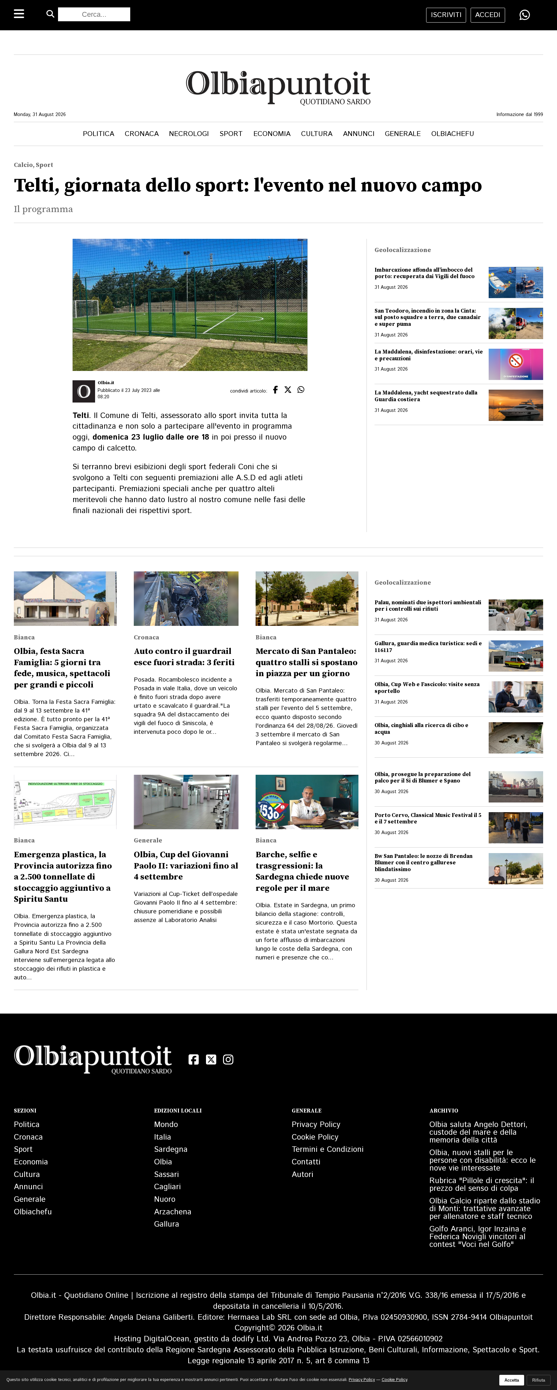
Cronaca (142, 134)
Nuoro (164, 1199)
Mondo (166, 1124)
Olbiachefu (452, 134)
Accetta (511, 1380)
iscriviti (446, 15)
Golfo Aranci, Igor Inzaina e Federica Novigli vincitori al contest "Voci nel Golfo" (477, 1237)
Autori (302, 1174)
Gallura (166, 1224)
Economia (271, 134)
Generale (403, 134)
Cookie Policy (315, 1137)
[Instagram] (228, 1059)
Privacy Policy (316, 1124)
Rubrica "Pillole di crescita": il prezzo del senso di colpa (481, 1184)
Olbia (163, 1162)
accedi (487, 15)
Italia (162, 1137)
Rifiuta (538, 1380)
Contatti (306, 1162)
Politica (98, 134)
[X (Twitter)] (211, 1059)
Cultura (316, 134)
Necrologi (189, 134)
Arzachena (172, 1212)
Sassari (166, 1174)
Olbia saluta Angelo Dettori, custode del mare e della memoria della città (478, 1132)
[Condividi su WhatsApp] (525, 15)
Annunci (359, 134)
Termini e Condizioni (328, 1149)
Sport (231, 134)
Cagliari (167, 1186)
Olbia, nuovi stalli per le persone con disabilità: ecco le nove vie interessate (482, 1160)
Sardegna (171, 1149)
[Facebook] (193, 1059)
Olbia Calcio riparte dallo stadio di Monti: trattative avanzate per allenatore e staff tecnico (484, 1209)
